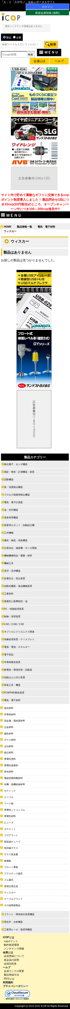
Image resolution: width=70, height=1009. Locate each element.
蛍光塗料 (8, 771)
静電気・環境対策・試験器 (18, 669)
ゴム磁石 (8, 879)
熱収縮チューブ (12, 841)
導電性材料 (10, 816)
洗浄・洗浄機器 (12, 570)
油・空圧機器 (11, 510)
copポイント (11, 941)
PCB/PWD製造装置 (14, 692)
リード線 (8, 803)
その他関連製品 (12, 905)
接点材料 (8, 752)
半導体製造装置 (12, 662)
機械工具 (8, 563)
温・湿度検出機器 (13, 487)
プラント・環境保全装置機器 (19, 914)
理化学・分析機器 (13, 922)
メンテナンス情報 (14, 948)
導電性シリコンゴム (14, 810)
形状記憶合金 (11, 886)
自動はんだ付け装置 (14, 677)
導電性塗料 (10, 759)
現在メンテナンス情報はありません (23, 26)
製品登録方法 (11, 974)
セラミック (10, 790)
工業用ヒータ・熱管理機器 (18, 929)
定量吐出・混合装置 (14, 578)
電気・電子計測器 (13, 502)
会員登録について (14, 956)
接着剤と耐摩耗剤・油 (15, 601)
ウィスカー (10, 892)
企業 (18, 37)
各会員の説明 (11, 959)
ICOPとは (8, 937)
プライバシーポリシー (15, 986)
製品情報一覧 (24, 226)
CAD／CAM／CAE (14, 624)
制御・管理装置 (12, 616)
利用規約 (8, 982)
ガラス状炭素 (11, 854)
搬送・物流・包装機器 (15, 540)
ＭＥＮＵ (51, 52)
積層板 (7, 861)
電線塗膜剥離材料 (13, 778)
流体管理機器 (11, 517)
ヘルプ (6, 967)
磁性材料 (8, 733)
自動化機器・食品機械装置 (18, 586)
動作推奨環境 (11, 944)
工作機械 (8, 532)
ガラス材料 (10, 740)
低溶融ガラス (11, 848)
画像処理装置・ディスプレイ (19, 639)
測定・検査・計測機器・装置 (19, 472)
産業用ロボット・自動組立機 (19, 525)
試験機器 (8, 479)
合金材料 (8, 727)
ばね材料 (8, 746)
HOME (7, 226)
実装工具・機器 (12, 685)
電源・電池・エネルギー (17, 647)
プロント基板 (11, 867)
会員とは (8, 952)
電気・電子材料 (46, 226)
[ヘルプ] (59, 62)
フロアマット (11, 835)
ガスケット (10, 829)
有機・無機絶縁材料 (14, 784)
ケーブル (8, 797)
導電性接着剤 (11, 765)
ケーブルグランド (13, 899)
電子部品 (8, 654)
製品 (8, 37)
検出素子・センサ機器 (15, 464)
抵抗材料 (8, 708)
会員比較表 (10, 963)
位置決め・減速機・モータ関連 (20, 548)
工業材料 (8, 593)
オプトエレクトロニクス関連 (19, 631)
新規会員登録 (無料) (47, 12)
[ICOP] (10, 19)
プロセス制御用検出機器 (17, 494)
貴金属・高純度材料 (14, 720)
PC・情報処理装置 (14, 609)
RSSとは (9, 978)
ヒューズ (8, 822)
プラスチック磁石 (13, 873)
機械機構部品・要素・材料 (18, 555)
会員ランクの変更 (14, 971)
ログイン (47, 6)
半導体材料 (10, 714)
